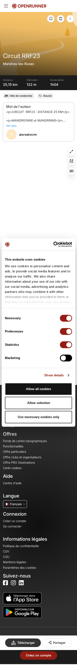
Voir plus (11, 125)
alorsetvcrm (28, 134)
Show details (54, 375)
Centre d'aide (12, 483)
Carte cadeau (12, 468)
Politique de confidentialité (21, 546)
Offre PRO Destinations (19, 462)
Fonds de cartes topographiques (25, 441)
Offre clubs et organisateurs (22, 457)
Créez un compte (38, 655)
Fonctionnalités (13, 446)
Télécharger (26, 642)
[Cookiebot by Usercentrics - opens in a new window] (54, 244)
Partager (59, 642)
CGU (6, 556)
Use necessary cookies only (38, 417)
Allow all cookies (38, 389)
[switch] (66, 331)
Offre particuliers (14, 451)
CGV (6, 551)
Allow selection (38, 403)
